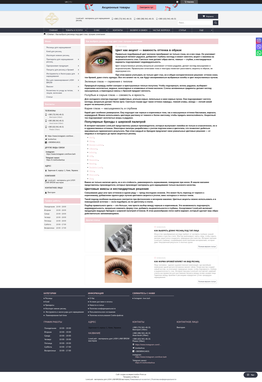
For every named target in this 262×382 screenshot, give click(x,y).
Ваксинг (49, 86)
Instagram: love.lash (142, 298)
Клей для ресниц (54, 51)
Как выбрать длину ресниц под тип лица (176, 231)
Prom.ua (143, 374)
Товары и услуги (74, 30)
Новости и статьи (97, 305)
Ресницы (48, 298)
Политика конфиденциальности (103, 309)
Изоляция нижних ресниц (57, 55)
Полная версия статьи (207, 247)
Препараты (49, 305)
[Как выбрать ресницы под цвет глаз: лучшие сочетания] (99, 59)
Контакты (118, 30)
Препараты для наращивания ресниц (59, 60)
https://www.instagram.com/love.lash (61, 136)
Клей (47, 302)
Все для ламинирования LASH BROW (60, 81)
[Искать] (215, 22)
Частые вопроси (161, 30)
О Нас (92, 298)
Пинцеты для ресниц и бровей (60, 70)
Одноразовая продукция (57, 66)
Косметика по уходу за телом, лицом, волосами (59, 91)
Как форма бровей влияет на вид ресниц (176, 261)
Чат (252, 375)
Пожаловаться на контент (140, 379)
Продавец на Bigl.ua (131, 377)
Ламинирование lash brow (56, 315)
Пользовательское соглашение (102, 312)
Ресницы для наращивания (58, 47)
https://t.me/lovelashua (55, 160)
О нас (97, 30)
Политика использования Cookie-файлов (106, 315)
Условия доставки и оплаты (101, 302)
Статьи (182, 30)
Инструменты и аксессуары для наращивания (64, 312)
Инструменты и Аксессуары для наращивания (60, 75)
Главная (53, 30)
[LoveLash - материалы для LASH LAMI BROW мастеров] (52, 27)
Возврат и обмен (138, 30)
